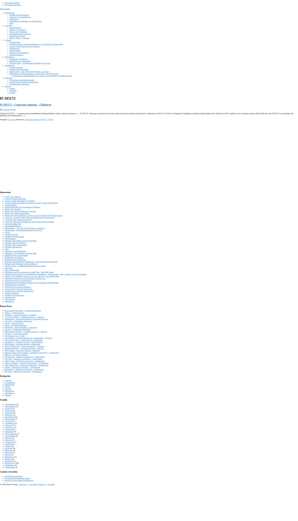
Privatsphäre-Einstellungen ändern (17, 478)
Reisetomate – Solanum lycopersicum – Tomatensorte (24, 369)
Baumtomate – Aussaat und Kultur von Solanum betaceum (26, 319)
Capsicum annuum (32, 120)
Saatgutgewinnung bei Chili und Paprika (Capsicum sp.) (25, 279)
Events (7, 232)
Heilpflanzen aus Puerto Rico (15, 260)
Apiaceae (8, 409)
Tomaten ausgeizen (12, 293)
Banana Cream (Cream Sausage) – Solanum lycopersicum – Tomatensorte (32, 353)
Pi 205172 (43, 120)
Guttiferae (8, 444)
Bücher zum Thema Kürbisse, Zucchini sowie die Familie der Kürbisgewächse (34, 216)
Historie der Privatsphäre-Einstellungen (19, 480)
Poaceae (8, 455)
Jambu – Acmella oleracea (14, 313)
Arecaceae (8, 411)
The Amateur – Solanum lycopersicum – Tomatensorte (25, 357)
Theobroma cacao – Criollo (15, 336)
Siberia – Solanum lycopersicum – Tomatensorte (22, 367)
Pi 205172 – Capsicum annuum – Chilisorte (25, 104)
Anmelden (51, 484)
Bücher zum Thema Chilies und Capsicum (20, 211)
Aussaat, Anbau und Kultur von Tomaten (20, 201)
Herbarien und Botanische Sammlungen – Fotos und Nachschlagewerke (31, 262)
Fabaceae (8, 438)
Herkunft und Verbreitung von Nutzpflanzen (21, 264)
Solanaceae (9, 463)
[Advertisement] (70, 139)
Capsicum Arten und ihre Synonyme (18, 220)
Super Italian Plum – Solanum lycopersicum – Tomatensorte (27, 365)
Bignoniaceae (10, 417)
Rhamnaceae (9, 457)
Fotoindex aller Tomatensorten (16, 245)
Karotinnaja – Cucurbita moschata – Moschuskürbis (24, 342)
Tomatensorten (10, 297)
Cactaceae (8, 421)
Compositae (9, 432)
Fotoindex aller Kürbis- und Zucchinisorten (20, 241)
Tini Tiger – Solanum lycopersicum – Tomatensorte (23, 359)
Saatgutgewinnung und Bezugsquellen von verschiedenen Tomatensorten (31, 283)
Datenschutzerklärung (13, 226)
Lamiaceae (9, 448)
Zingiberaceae (10, 467)
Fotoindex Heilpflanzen (13, 247)
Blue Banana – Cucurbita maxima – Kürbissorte (22, 344)
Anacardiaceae (10, 406)
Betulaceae (9, 415)
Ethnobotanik (5, 9)
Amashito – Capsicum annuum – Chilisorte (20, 315)
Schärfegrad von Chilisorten (15, 285)
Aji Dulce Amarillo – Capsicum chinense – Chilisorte (24, 317)
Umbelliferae (9, 465)
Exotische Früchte (11, 234)
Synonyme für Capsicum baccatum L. (18, 289)
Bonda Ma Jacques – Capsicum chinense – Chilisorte (24, 348)
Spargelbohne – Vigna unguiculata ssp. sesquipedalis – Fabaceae (28, 338)
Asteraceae (9, 413)
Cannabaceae (9, 423)
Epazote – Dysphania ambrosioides (17, 330)
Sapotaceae (9, 461)
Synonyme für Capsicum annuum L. (18, 287)
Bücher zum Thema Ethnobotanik (17, 213)
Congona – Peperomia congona (16, 334)
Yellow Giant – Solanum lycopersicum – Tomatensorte (25, 361)
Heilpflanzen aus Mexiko (14, 258)
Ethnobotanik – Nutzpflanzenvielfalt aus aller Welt (23, 230)
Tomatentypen (10, 299)
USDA (50, 120)
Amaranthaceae (10, 404)
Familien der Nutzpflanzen (14, 237)
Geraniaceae (9, 442)
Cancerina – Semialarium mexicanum (18, 321)
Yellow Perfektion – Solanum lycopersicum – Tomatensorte (26, 363)
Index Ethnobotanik (12, 270)
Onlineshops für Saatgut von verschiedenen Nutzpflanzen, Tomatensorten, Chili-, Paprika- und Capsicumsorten (45, 274)
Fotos (7, 249)
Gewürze (8, 389)
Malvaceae (9, 451)
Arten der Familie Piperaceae (15, 199)
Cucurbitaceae (10, 383)
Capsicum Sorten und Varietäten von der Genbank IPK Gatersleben (29, 222)
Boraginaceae (10, 419)
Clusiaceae (9, 430)
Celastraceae (9, 427)
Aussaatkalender (11, 205)
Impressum (9, 268)
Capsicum (11, 120)
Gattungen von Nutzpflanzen (15, 251)
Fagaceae (8, 440)
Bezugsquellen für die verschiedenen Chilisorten (22, 207)
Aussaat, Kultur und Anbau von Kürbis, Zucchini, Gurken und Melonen (31, 203)
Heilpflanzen (9, 391)
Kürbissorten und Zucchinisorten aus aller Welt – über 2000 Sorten (29, 272)
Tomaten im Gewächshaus (14, 295)
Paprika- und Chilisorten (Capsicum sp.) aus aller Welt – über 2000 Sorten (32, 276)
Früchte (7, 387)
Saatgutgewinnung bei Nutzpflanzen (18, 281)
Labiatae (8, 446)
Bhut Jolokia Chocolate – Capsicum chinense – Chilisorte (26, 332)
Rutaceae (8, 459)
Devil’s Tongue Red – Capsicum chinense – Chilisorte (24, 346)
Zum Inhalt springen (12, 3)
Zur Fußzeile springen (13, 5)
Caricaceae (9, 425)
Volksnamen (9, 302)
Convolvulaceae (11, 434)
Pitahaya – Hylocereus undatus (16, 355)
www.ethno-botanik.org (37, 484)
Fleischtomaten (10, 239)
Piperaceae (9, 453)
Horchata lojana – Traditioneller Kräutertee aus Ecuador (25, 266)
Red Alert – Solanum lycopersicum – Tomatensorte (23, 372)
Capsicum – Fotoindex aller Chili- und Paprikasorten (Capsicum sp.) (30, 218)
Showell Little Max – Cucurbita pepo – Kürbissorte (23, 340)
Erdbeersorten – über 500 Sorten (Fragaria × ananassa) (25, 228)
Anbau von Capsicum (13, 197)
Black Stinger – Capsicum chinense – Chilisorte (22, 351)
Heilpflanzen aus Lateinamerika (16, 255)
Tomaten (8, 395)
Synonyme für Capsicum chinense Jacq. (19, 291)
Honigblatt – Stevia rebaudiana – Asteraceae (21, 327)
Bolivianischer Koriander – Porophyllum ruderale (23, 311)
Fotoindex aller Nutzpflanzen (15, 243)
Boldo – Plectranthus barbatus (16, 325)
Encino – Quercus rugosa (14, 323)
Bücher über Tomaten (13, 209)
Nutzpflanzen (10, 393)
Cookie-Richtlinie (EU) (13, 224)
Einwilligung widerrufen (14, 476)
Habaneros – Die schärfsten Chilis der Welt (20, 253)
